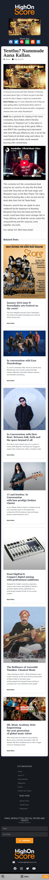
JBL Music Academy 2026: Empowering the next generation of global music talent (21, 729)
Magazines (21, 783)
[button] (3, 876)
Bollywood (23, 808)
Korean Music (24, 801)
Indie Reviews (23, 779)
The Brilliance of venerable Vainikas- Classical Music (22, 668)
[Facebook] (15, 868)
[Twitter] (28, 868)
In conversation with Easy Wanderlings (21, 362)
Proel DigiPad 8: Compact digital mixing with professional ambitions (23, 576)
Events (20, 787)
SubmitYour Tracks (45, 876)
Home (20, 771)
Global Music (24, 805)
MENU (26, 876)
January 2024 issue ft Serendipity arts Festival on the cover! (22, 305)
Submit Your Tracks (24, 791)
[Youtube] (34, 868)
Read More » (11, 323)
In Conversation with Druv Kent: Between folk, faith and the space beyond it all (23, 437)
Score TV (21, 775)
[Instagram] (21, 868)
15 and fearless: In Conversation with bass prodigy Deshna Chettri (21, 499)
